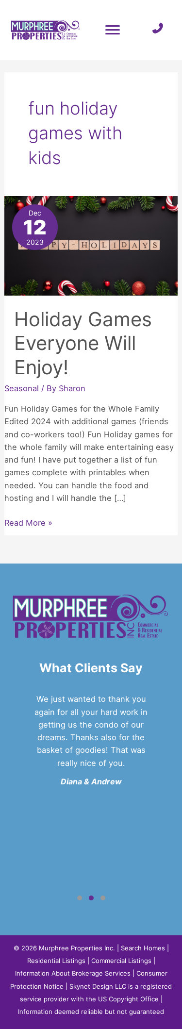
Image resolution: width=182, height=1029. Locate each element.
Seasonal (21, 388)
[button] (79, 898)
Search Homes (143, 948)
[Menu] (112, 30)
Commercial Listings (121, 960)
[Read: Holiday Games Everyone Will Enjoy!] (91, 245)
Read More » (28, 523)
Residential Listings (56, 960)
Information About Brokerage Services (73, 973)
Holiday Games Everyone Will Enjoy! (83, 343)
